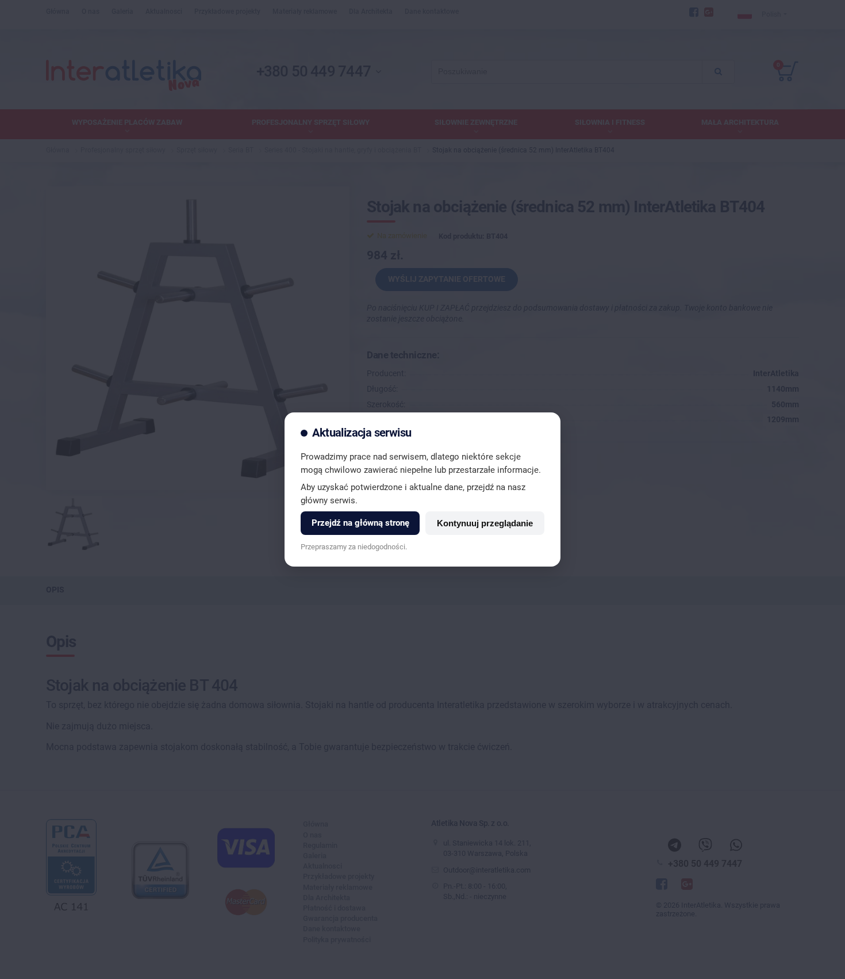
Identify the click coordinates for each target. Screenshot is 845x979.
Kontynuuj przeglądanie (485, 523)
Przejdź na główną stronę (360, 523)
